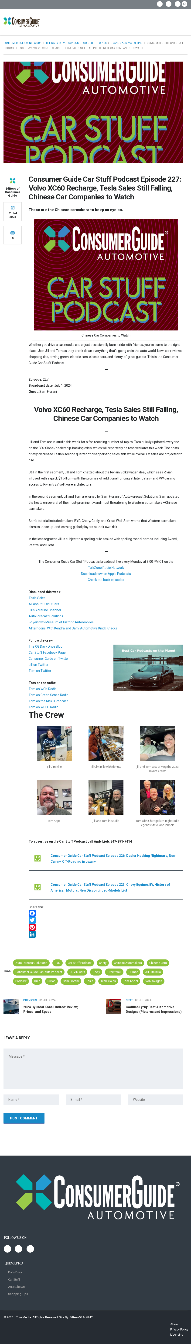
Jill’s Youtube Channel (45, 610)
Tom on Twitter (40, 671)
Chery (102, 963)
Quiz (37, 981)
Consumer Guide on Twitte (48, 658)
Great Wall (114, 972)
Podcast (21, 981)
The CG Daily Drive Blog (45, 646)
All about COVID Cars (44, 604)
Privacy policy (179, 1329)
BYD (57, 963)
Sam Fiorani (71, 981)
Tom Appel (130, 981)
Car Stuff (14, 1279)
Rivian (51, 981)
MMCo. (90, 1317)
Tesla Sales (37, 598)
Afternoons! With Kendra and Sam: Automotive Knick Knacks (73, 628)
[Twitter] (106, 920)
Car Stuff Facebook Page (47, 652)
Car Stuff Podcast (80, 963)
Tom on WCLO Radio (43, 707)
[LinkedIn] (106, 934)
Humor (133, 972)
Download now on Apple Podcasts (106, 574)
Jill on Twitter (38, 665)
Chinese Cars (158, 963)
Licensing (176, 1334)
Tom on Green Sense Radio (48, 695)
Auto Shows (16, 1286)
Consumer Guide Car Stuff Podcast (38, 972)
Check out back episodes (106, 580)
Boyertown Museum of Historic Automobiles (61, 622)
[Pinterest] (106, 927)
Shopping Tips (18, 1294)
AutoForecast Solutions (46, 616)
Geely (96, 972)
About (174, 1324)
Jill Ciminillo (153, 972)
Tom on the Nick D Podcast (48, 701)
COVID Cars (77, 972)
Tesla (89, 981)
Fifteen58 (76, 1317)
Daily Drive (15, 1272)
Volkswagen (153, 981)
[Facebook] (106, 913)
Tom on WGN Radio (43, 689)
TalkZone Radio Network (106, 568)
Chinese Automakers (128, 963)
